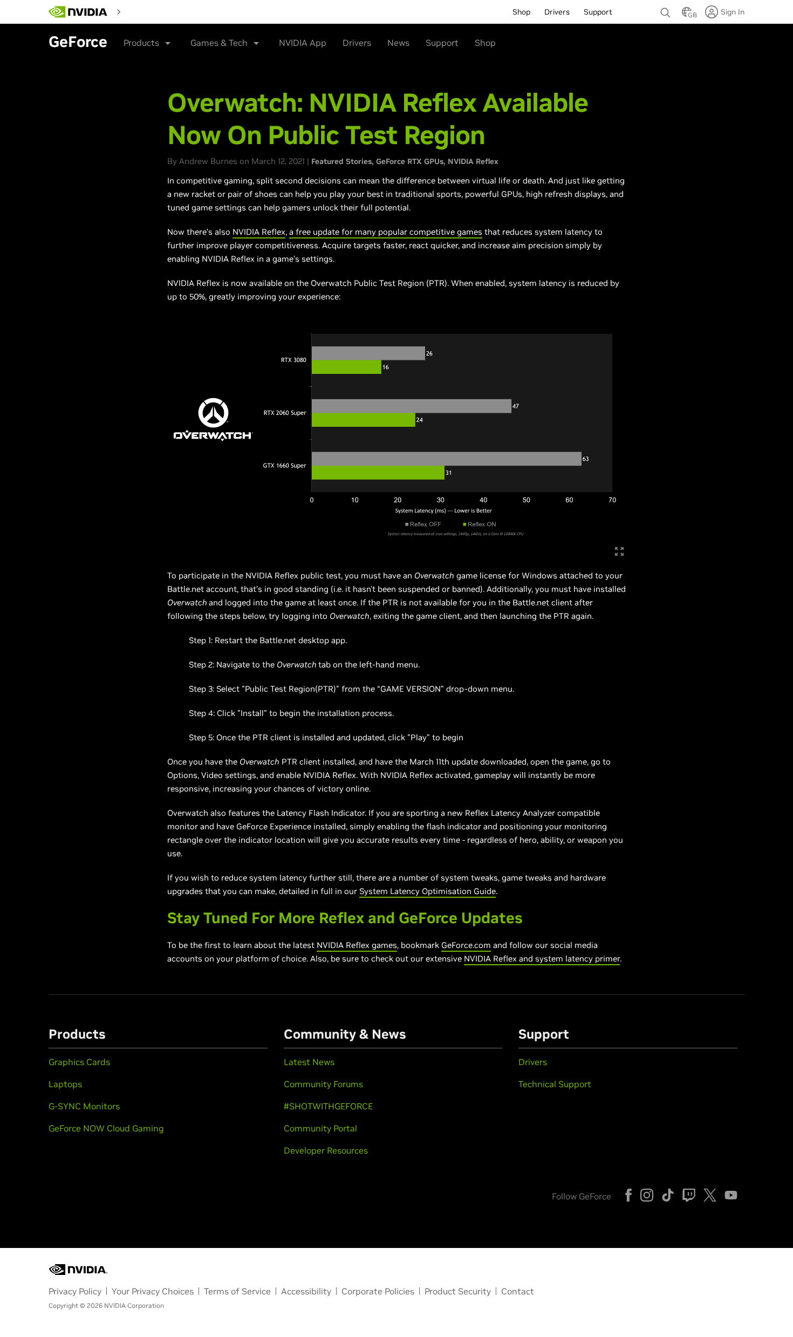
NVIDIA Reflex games (357, 945)
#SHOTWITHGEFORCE (328, 1106)
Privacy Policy (75, 1291)
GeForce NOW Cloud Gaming (106, 1128)
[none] (665, 7)
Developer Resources (326, 1150)
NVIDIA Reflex (473, 161)
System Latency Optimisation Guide (427, 891)
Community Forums (323, 1084)
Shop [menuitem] (521, 12)
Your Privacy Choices (153, 1291)
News (398, 42)
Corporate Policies (377, 1291)
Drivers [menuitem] (557, 12)
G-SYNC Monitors (84, 1106)
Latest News (309, 1061)
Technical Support (554, 1084)
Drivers (357, 42)
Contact (517, 1291)
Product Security (458, 1291)
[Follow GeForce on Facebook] (628, 1195)
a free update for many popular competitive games (385, 232)
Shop (485, 42)
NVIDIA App (302, 42)
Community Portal (320, 1128)
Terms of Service (237, 1291)
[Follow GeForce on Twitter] (709, 1195)
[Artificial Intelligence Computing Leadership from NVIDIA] (78, 12)
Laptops (65, 1084)
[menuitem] (144, 11)
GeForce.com (466, 945)
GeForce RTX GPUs (409, 161)
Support (442, 42)
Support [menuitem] (598, 12)
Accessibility (306, 1291)
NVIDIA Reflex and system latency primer (542, 958)
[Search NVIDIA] (665, 9)
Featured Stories (341, 161)
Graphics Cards (79, 1061)
